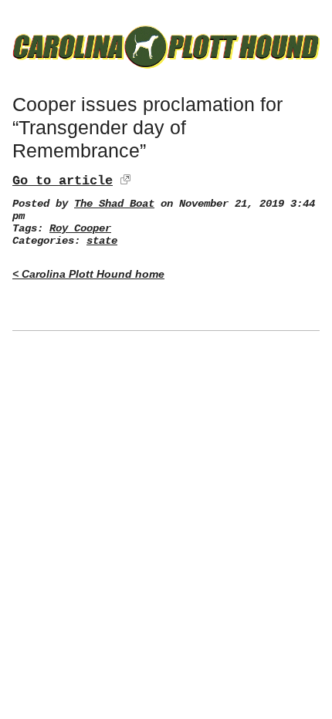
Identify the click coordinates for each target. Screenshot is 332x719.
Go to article (62, 181)
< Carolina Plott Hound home (88, 274)
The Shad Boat (114, 204)
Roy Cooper (80, 229)
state (101, 241)
